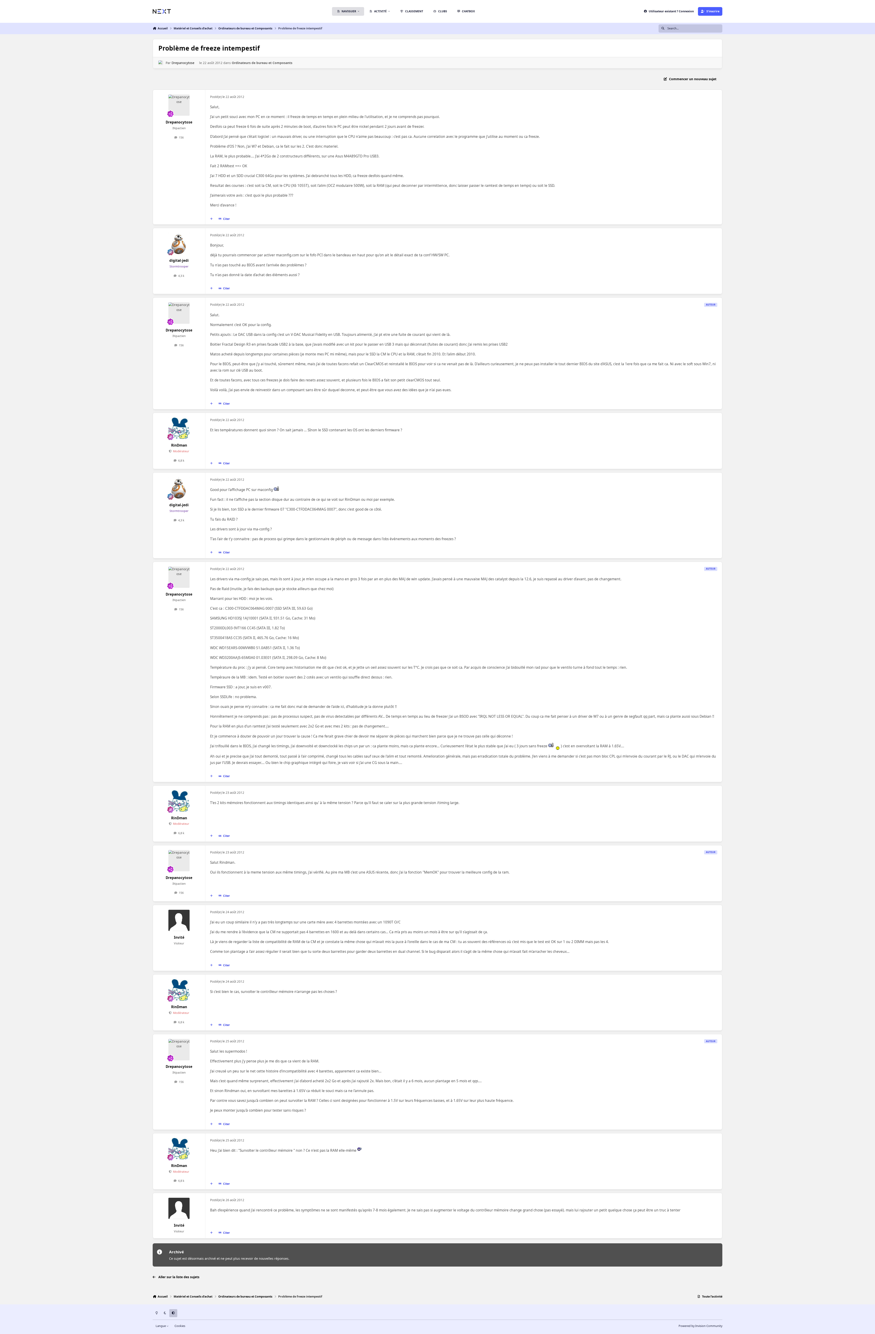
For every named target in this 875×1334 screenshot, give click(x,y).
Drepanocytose (183, 63)
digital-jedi (179, 260)
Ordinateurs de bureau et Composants (262, 63)
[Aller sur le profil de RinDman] (179, 428)
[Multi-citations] (211, 219)
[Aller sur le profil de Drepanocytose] (160, 62)
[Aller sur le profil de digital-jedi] (179, 243)
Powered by (700, 1326)
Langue (161, 1326)
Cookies (180, 1326)
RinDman (179, 445)
